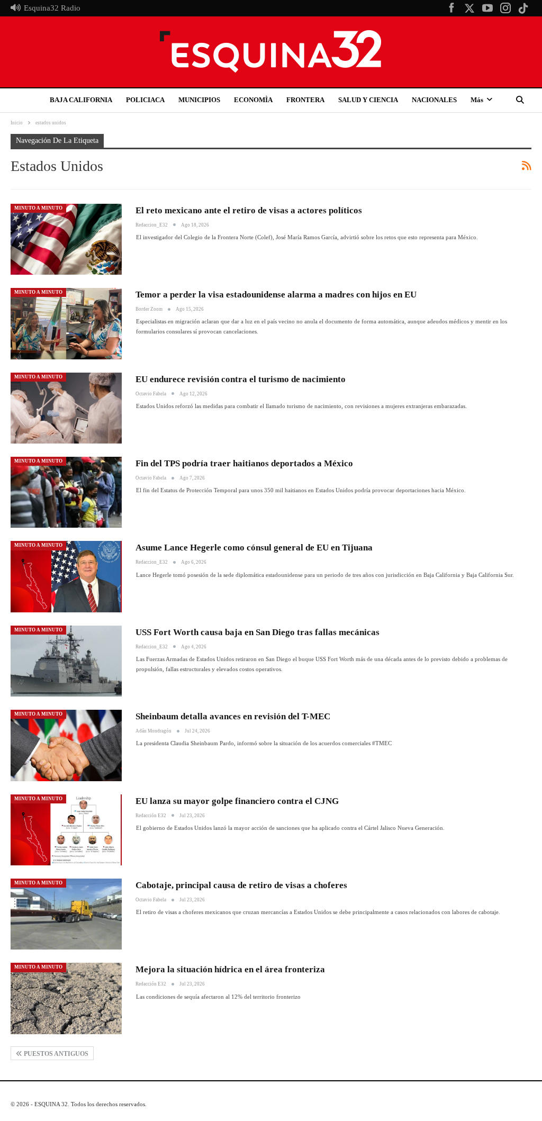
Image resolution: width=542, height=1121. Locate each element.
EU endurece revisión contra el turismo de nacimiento (241, 379)
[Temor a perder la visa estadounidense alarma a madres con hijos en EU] (66, 323)
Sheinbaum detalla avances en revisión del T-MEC (233, 716)
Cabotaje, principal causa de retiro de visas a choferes (241, 885)
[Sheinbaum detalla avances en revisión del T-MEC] (66, 745)
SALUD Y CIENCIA (368, 100)
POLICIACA (145, 100)
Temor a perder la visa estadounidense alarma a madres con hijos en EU (276, 295)
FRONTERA (305, 100)
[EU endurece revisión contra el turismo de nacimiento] (66, 408)
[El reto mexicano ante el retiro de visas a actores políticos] (66, 239)
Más (477, 100)
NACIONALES (434, 100)
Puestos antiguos (55, 1053)
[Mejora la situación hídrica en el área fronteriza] (66, 998)
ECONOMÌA (253, 100)
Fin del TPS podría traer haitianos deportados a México (244, 463)
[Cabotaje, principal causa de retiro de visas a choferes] (66, 914)
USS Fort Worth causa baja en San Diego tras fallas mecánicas (258, 632)
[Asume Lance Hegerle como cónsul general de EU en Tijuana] (66, 576)
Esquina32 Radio (52, 8)
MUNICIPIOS (199, 100)
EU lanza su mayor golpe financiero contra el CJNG (237, 801)
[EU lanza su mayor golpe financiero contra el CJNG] (66, 829)
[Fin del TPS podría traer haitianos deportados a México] (66, 492)
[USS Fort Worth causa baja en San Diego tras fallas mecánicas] (66, 661)
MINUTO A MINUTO (38, 208)
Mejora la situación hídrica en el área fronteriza (230, 969)
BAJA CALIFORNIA (81, 100)
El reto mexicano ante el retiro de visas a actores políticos (249, 210)
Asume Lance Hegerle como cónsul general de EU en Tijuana (254, 548)
